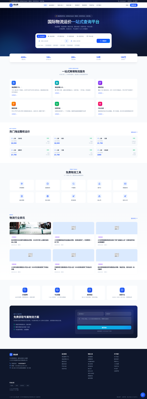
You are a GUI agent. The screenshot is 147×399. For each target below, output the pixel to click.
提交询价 (104, 327)
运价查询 (51, 5)
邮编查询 (90, 376)
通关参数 (90, 378)
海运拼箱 (52, 36)
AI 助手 (116, 368)
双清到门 (77, 5)
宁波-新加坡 (69, 45)
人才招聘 (116, 364)
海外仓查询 (91, 373)
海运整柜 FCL (65, 356)
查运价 (104, 41)
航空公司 (90, 371)
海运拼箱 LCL (65, 359)
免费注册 (133, 5)
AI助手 (135, 1)
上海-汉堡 (62, 45)
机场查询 (90, 366)
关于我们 (98, 5)
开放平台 (130, 1)
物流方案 (68, 5)
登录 (127, 5)
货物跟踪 (90, 356)
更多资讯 (133, 218)
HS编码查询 (91, 361)
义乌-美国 (77, 45)
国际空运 (61, 36)
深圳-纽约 (55, 45)
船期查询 (90, 359)
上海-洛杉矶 (48, 45)
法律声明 (116, 371)
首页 (45, 5)
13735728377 (123, 1)
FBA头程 (90, 36)
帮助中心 (116, 361)
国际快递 (71, 36)
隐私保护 (119, 397)
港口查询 (90, 364)
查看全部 (133, 132)
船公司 (90, 368)
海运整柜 (42, 36)
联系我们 (116, 359)
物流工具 (60, 5)
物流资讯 (84, 5)
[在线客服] (143, 395)
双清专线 (81, 36)
